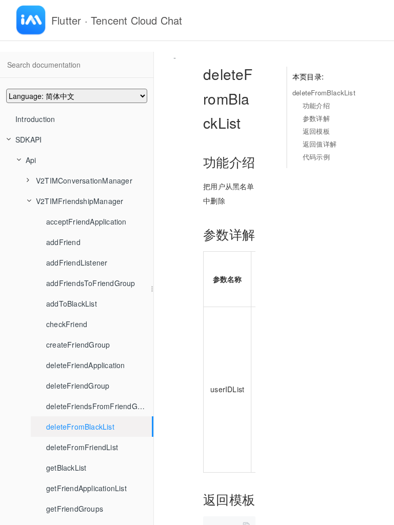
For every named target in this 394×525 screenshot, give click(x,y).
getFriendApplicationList (86, 488)
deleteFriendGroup (77, 385)
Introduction (35, 119)
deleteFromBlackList (80, 426)
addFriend (63, 242)
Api (31, 160)
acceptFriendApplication (86, 221)
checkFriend (66, 324)
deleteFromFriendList (82, 447)
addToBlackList (71, 303)
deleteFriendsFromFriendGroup (99, 406)
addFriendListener (76, 262)
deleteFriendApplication (85, 365)
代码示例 (316, 156)
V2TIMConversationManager (84, 180)
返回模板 (316, 131)
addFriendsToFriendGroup (90, 283)
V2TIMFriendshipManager (79, 201)
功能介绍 (316, 105)
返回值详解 (320, 144)
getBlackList (66, 467)
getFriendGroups (74, 508)
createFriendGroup (78, 344)
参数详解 (316, 118)
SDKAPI (28, 139)
